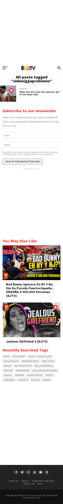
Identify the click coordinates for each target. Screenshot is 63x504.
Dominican (22, 370)
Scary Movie (35, 375)
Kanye (46, 380)
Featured (19, 356)
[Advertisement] (31, 31)
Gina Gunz (48, 361)
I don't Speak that (40, 356)
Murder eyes (30, 361)
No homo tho (23, 366)
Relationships (44, 366)
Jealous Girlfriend (44, 370)
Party (49, 375)
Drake (7, 366)
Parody (8, 370)
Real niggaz (11, 361)
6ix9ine (19, 375)
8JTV (7, 356)
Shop (40, 484)
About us (14, 481)
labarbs (9, 380)
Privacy (25, 481)
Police (35, 380)
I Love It (23, 380)
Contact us (29, 484)
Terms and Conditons (43, 481)
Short (8, 375)
